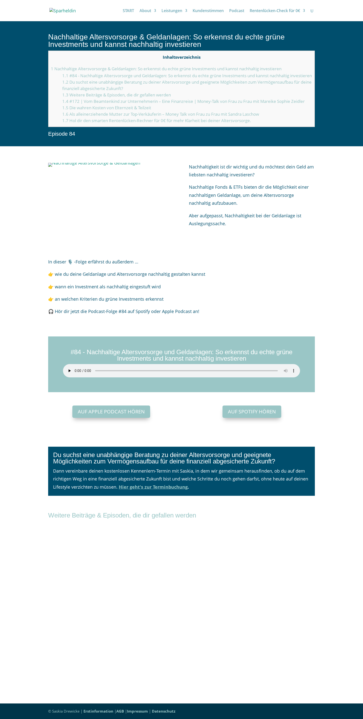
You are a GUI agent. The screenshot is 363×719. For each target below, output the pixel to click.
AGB (120, 711)
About (145, 11)
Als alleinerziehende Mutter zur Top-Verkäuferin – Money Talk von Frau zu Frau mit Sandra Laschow (160, 114)
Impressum (137, 711)
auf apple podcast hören (111, 411)
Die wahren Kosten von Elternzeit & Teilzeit (106, 108)
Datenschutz (163, 711)
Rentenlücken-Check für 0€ (275, 11)
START (128, 11)
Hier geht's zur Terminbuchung (153, 487)
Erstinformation (98, 711)
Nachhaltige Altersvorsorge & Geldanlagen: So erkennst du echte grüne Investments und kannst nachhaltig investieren (166, 69)
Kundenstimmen (208, 11)
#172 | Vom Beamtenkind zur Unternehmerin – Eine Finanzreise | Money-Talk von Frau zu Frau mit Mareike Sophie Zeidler (183, 101)
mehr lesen (65, 574)
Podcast (236, 11)
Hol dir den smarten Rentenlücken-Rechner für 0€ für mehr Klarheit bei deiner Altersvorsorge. (156, 120)
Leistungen (171, 11)
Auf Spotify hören (252, 411)
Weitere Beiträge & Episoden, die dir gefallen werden (116, 95)
